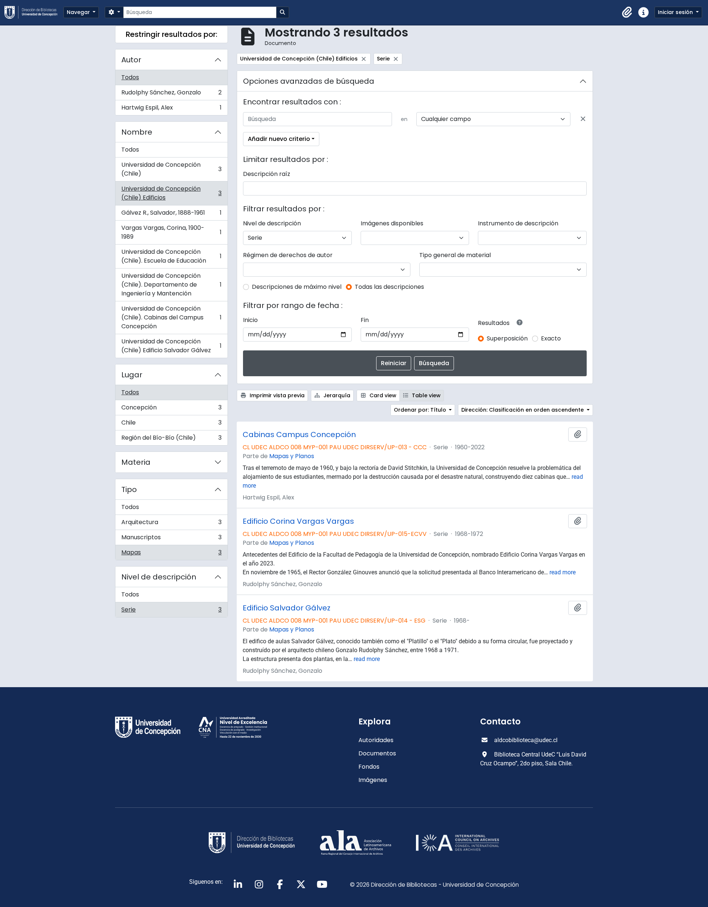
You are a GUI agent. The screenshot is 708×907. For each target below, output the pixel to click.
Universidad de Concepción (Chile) (171, 169)
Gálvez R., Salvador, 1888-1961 (171, 214)
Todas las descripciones (389, 287)
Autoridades (375, 740)
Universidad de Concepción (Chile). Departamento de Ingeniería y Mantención (171, 284)
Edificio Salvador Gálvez (286, 607)
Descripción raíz (266, 174)
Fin (365, 320)
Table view (425, 395)
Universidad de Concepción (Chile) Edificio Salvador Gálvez (171, 345)
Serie (171, 611)
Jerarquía (336, 395)
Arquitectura (171, 524)
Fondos (368, 766)
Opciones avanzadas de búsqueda (308, 81)
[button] (627, 12)
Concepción (171, 409)
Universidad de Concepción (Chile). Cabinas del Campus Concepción (171, 317)
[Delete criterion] (583, 119)
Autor (131, 60)
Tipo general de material (455, 255)
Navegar (79, 12)
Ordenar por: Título (421, 409)
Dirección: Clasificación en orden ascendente (523, 409)
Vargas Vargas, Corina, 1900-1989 (171, 232)
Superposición (507, 338)
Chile (171, 424)
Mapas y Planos (291, 456)
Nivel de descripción (158, 577)
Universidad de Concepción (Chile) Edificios (171, 193)
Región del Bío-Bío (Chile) (171, 439)
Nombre (136, 132)
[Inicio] (33, 12)
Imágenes (372, 780)
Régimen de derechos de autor (288, 255)
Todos (130, 77)
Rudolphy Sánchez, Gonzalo (171, 94)
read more (562, 572)
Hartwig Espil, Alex (171, 109)
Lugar (131, 375)
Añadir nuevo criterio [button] (279, 139)
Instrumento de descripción (518, 223)
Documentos (377, 753)
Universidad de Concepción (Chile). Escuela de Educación (171, 256)
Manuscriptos (171, 539)
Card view (382, 395)
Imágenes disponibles (392, 223)
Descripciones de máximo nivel (296, 287)
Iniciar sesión (676, 12)
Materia (135, 462)
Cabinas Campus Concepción (299, 434)
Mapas (171, 554)
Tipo (129, 489)
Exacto (551, 338)
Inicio (250, 320)
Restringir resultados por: (171, 34)
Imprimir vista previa (276, 395)
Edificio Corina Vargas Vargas (298, 521)
